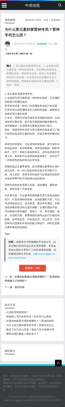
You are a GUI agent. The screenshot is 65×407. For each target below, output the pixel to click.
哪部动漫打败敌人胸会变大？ (22, 333)
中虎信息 (32, 5)
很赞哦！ (30, 268)
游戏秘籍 (55, 20)
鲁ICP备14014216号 (49, 400)
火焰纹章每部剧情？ (17, 312)
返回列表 (20, 287)
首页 (46, 20)
